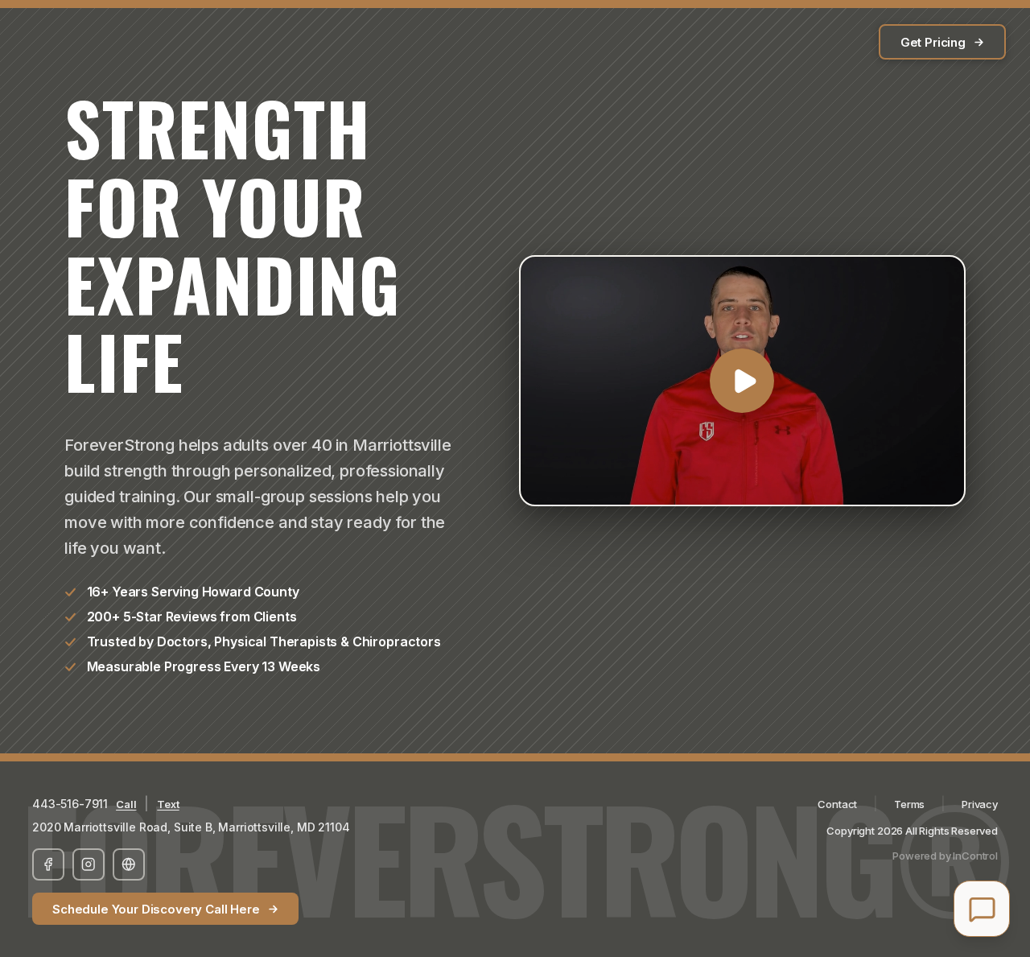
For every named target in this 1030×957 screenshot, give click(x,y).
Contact (837, 804)
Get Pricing (933, 42)
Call (126, 804)
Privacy (980, 804)
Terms (909, 804)
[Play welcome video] (742, 380)
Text (168, 804)
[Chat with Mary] (982, 909)
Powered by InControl (945, 855)
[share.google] (129, 864)
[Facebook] (48, 864)
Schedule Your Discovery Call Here (156, 909)
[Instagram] (88, 864)
